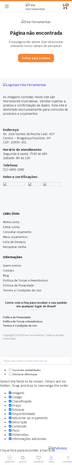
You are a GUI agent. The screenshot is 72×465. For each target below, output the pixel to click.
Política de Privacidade (18, 285)
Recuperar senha (14, 247)
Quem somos (12, 265)
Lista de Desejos (14, 242)
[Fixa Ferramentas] (36, 6)
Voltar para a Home (36, 58)
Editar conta (11, 227)
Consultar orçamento (17, 232)
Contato (8, 270)
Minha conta (11, 222)
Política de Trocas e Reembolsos (25, 280)
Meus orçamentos (15, 237)
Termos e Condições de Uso (22, 290)
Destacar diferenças (24, 374)
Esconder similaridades (26, 370)
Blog (6, 275)
